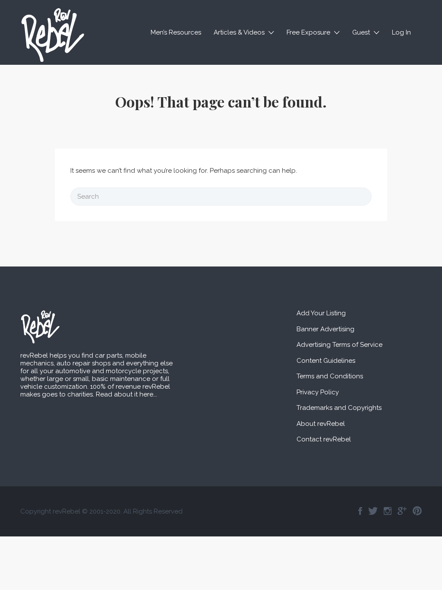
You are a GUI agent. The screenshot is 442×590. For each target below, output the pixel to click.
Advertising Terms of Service (339, 345)
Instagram (387, 511)
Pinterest (417, 511)
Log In (401, 32)
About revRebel (321, 424)
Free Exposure (308, 32)
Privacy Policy (318, 392)
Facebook (360, 511)
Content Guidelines (326, 361)
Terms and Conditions (330, 376)
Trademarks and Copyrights (339, 408)
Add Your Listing (321, 313)
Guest (361, 32)
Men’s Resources (176, 32)
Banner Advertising (325, 329)
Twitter (373, 511)
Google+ (402, 511)
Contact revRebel (324, 439)
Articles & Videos (239, 32)
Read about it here (124, 394)
